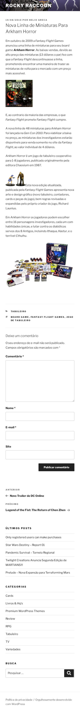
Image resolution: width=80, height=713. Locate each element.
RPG (8, 626)
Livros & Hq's (14, 603)
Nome (10, 408)
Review (10, 618)
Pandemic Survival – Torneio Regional (30, 552)
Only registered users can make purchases (33, 537)
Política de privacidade (19, 699)
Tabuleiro (19, 311)
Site (8, 446)
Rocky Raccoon (29, 5)
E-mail (11, 427)
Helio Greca (38, 20)
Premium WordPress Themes (25, 611)
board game (20, 317)
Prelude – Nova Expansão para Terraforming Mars (38, 572)
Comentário (15, 356)
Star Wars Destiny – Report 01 (25, 545)
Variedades (13, 649)
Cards (9, 595)
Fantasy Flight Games (48, 317)
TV (7, 641)
